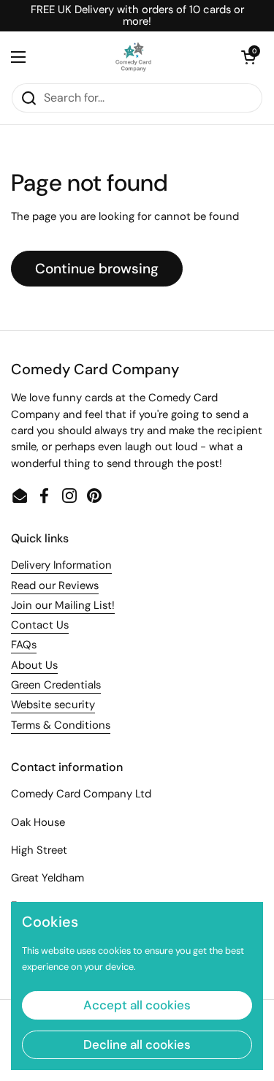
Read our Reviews (55, 585)
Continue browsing (97, 268)
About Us (34, 665)
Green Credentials (56, 685)
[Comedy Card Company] (133, 57)
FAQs (24, 644)
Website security (53, 704)
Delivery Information (61, 565)
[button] (248, 57)
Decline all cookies (137, 1044)
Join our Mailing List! (63, 605)
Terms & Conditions (60, 725)
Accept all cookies (137, 1005)
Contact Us (40, 625)
